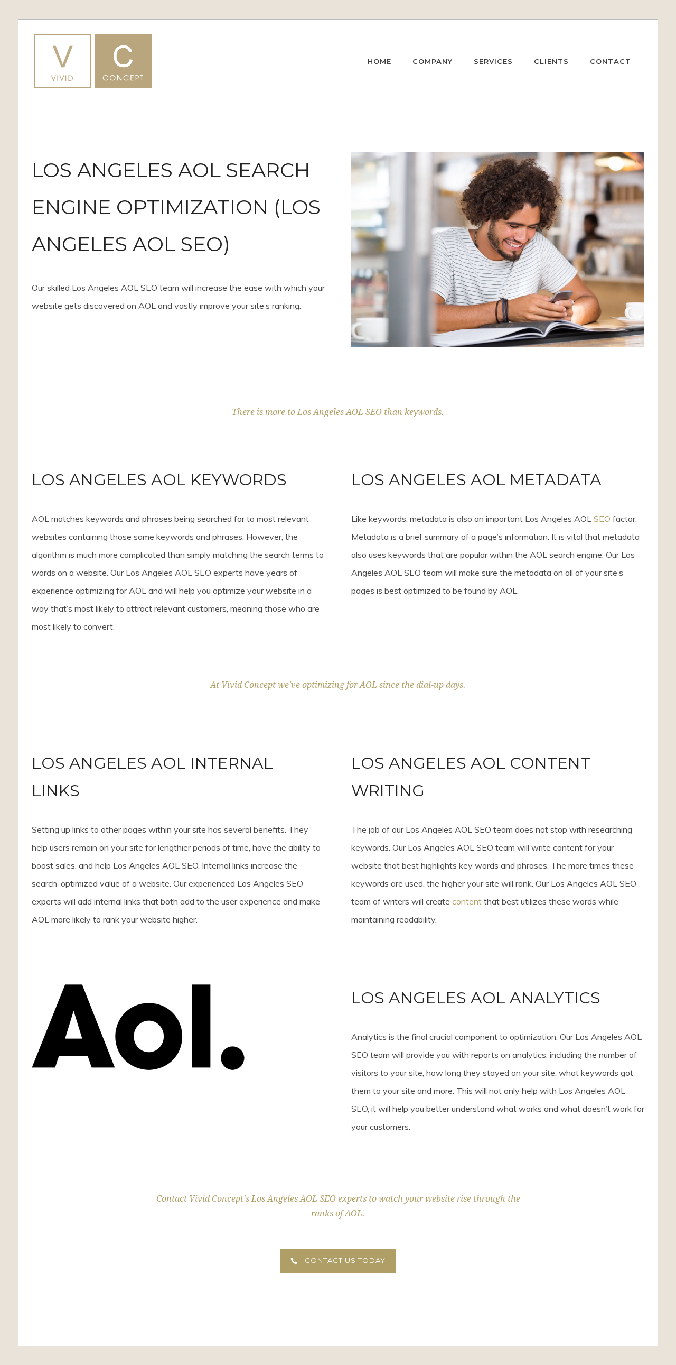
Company (432, 61)
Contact (610, 61)
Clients (551, 61)
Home (379, 61)
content (467, 901)
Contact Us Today (345, 1260)
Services (493, 61)
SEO (602, 518)
